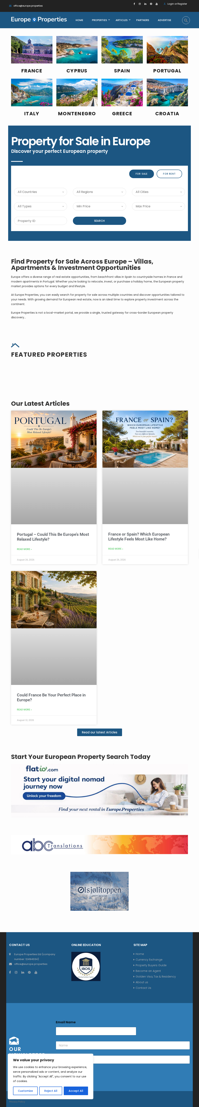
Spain (122, 70)
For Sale (142, 173)
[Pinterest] (151, 4)
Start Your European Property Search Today (80, 756)
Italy (31, 113)
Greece (122, 113)
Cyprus (76, 70)
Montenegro (77, 113)
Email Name (66, 1022)
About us (142, 982)
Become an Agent (148, 971)
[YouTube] (157, 4)
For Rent (169, 173)
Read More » (24, 549)
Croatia (167, 113)
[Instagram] (140, 4)
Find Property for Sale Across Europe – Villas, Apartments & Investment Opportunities (82, 264)
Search (99, 221)
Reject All (50, 1091)
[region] (50, 1076)
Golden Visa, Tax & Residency (156, 977)
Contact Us (143, 988)
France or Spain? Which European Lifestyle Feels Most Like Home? (139, 536)
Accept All (76, 1091)
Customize (25, 1091)
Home (140, 954)
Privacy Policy (17, 1101)
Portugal (167, 70)
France (31, 70)
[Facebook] (134, 4)
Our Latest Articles (40, 403)
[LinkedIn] (145, 4)
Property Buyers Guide (151, 965)
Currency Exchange (149, 960)
